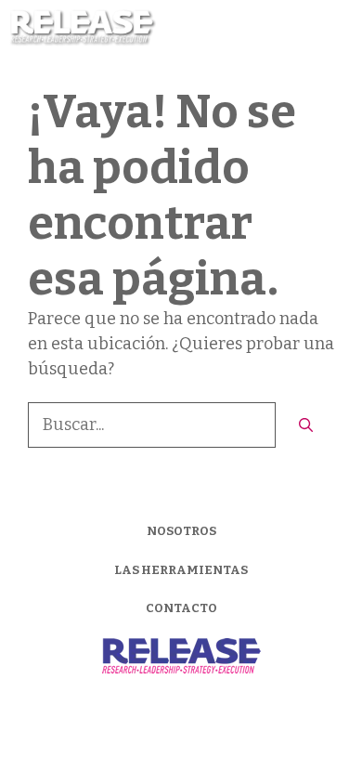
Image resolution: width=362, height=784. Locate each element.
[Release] (83, 28)
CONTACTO (181, 608)
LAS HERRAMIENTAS (181, 570)
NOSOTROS (181, 531)
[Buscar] (305, 426)
